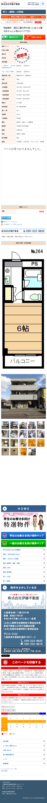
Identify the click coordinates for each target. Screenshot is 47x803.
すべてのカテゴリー (8, 769)
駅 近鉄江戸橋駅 (8, 71)
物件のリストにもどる (10, 222)
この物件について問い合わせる (12, 224)
